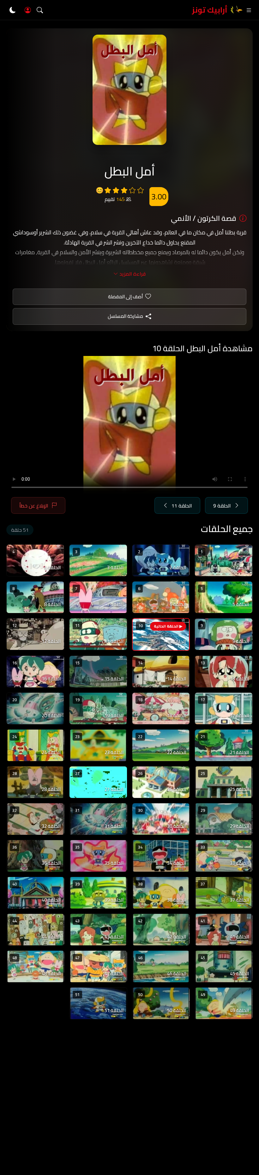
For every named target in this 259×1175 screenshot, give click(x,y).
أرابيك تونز (209, 10)
